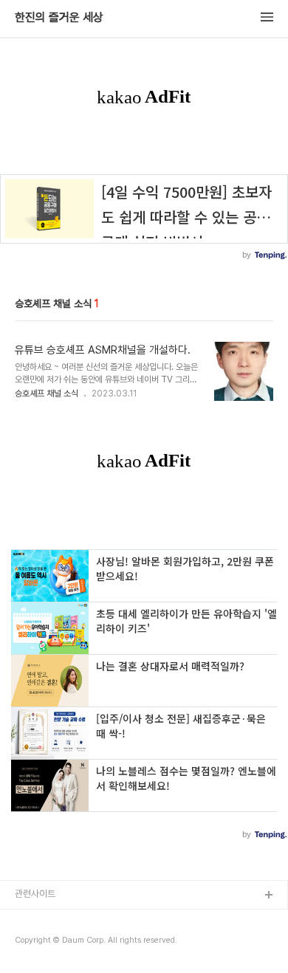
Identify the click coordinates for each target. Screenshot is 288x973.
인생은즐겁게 (40, 943)
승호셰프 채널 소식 (46, 393)
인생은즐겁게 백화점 (53, 919)
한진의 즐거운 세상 (59, 17)
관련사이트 (35, 893)
